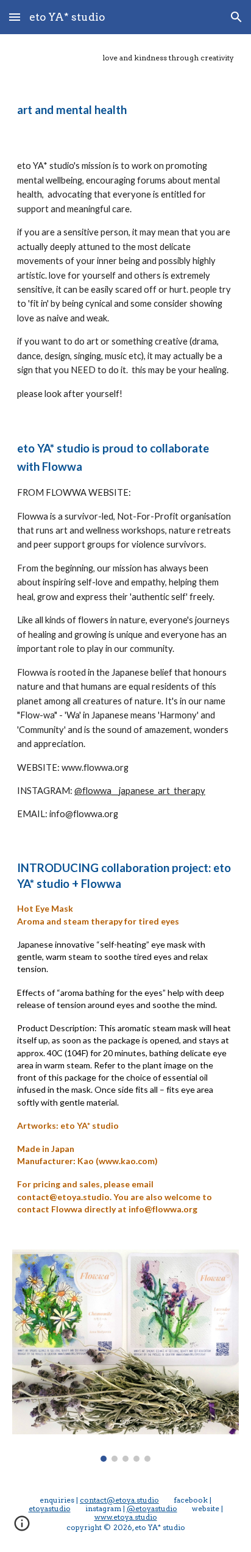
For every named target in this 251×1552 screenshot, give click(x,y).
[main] (125, 58)
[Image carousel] (125, 1356)
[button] (14, 17)
